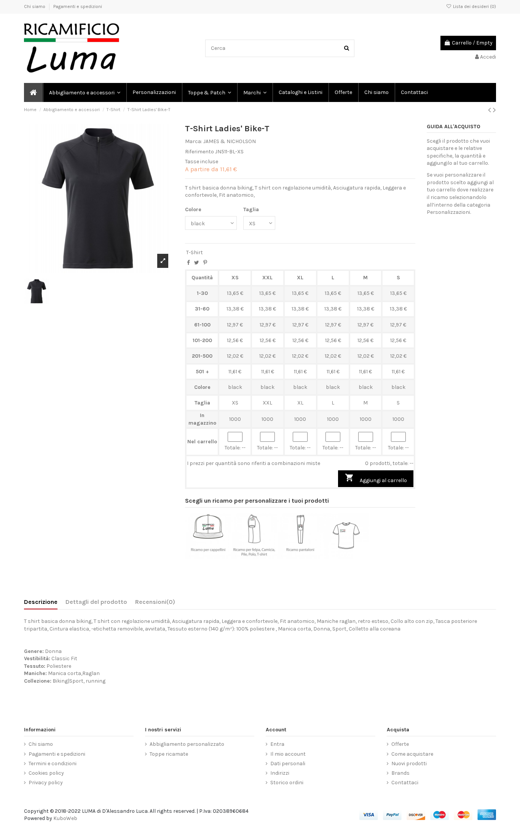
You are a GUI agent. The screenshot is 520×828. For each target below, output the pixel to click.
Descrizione (40, 601)
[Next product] (494, 110)
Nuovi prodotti (409, 763)
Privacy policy (46, 782)
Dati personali (287, 763)
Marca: (193, 141)
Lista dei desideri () (474, 6)
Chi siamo (35, 6)
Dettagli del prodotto (96, 601)
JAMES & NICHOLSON (229, 141)
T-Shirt (194, 252)
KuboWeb (65, 818)
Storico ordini (286, 782)
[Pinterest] (205, 263)
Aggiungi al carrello (376, 478)
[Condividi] (188, 263)
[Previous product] (490, 110)
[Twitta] (196, 263)
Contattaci (404, 782)
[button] (254, 92)
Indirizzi (279, 773)
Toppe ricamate (169, 754)
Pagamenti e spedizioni (77, 6)
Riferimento (199, 151)
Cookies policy (46, 773)
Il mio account (288, 754)
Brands (400, 773)
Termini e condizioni (53, 763)
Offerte (400, 744)
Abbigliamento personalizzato (187, 744)
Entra (277, 744)
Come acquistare (412, 754)
